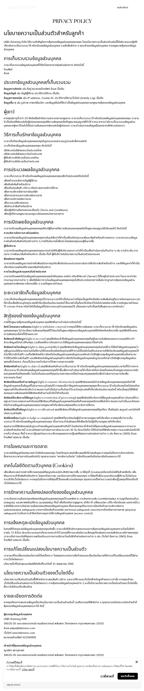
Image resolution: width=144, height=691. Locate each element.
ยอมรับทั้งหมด (128, 676)
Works (84, 7)
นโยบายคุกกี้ (28, 669)
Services (61, 7)
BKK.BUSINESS (22, 7)
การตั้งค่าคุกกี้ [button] (107, 676)
